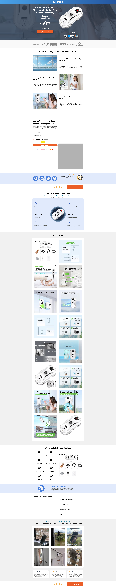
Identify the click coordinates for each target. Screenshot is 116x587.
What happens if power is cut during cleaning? (67, 514)
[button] (59, 131)
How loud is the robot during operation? (66, 507)
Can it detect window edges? (65, 512)
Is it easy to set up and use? (64, 504)
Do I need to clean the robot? (65, 509)
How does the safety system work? (66, 496)
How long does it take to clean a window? (67, 499)
